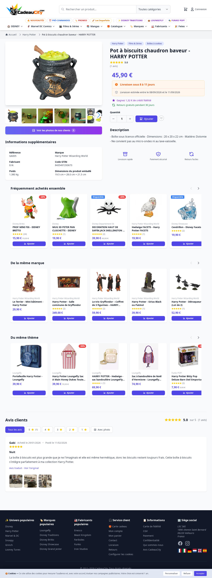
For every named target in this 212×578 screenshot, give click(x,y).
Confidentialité (151, 540)
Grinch (9, 545)
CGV (145, 531)
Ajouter (30, 243)
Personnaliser (171, 573)
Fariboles (79, 539)
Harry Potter (117, 43)
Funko (77, 544)
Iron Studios (81, 548)
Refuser (187, 573)
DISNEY (13, 26)
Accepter (200, 573)
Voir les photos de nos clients (55, 130)
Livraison (114, 545)
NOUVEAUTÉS (35, 20)
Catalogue (114, 26)
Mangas (93, 26)
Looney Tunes (12, 549)
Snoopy (9, 540)
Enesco (78, 530)
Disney (9, 526)
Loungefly (155, 20)
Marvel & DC (12, 535)
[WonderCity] (189, 551)
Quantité (115, 112)
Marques (137, 26)
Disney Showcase (49, 544)
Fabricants (159, 26)
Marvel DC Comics (39, 26)
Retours (113, 549)
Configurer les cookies (121, 554)
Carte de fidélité (152, 526)
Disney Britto (47, 539)
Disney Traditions (130, 20)
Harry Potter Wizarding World (71, 155)
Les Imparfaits (101, 20)
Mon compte (116, 531)
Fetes (180, 26)
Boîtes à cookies (154, 43)
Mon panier (115, 535)
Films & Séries (69, 26)
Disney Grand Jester (51, 548)
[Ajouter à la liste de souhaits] (161, 118)
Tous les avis (15, 429)
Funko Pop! (176, 20)
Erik (11, 165)
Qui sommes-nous (153, 545)
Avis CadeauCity (152, 549)
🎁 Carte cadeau (118, 526)
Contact (113, 540)
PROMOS (81, 20)
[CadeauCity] (179, 551)
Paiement (148, 535)
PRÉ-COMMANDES (59, 20)
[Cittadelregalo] (184, 551)
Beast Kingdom (82, 535)
